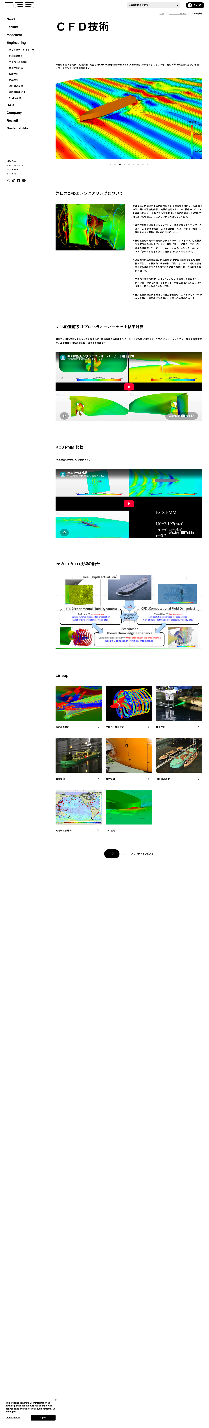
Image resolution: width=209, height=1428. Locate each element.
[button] (110, 164)
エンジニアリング (177, 13)
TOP (162, 13)
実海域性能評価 (17, 92)
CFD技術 (16, 97)
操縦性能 (13, 74)
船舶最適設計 (16, 56)
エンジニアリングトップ (21, 50)
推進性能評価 (16, 68)
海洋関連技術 (16, 86)
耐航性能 (13, 80)
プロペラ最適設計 (18, 62)
